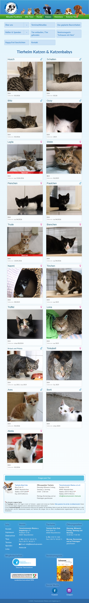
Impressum (9, 532)
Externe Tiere (72, 16)
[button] (26, 24)
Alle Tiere (29, 16)
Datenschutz (10, 535)
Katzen (48, 16)
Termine (8, 542)
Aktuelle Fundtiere (14, 16)
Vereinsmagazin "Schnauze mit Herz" (65, 33)
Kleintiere (58, 16)
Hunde (39, 16)
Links (7, 549)
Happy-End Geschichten (15, 42)
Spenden (8, 545)
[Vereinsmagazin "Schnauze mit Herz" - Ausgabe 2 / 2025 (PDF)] (65, 569)
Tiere (7, 539)
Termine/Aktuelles (39, 25)
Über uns (9, 25)
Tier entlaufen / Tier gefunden (39, 33)
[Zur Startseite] (11, 7)
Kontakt (34, 42)
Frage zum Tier (44, 478)
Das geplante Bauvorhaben (68, 25)
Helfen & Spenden (13, 32)
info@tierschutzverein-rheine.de (70, 496)
